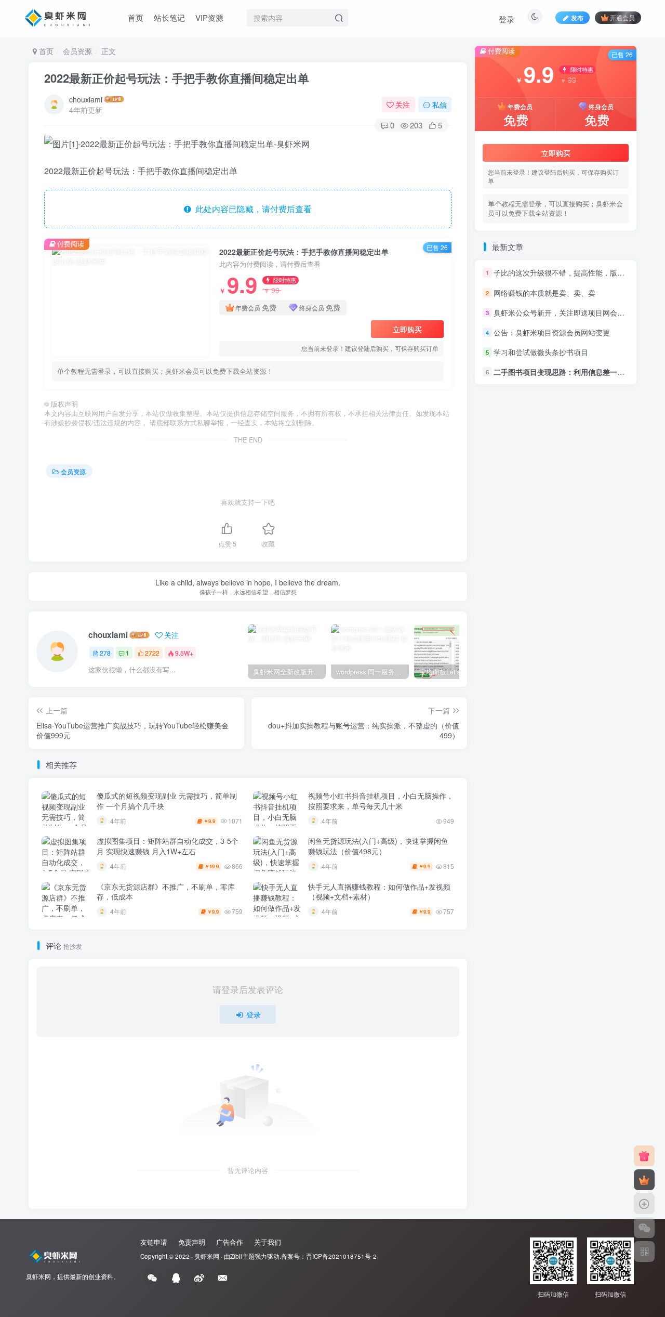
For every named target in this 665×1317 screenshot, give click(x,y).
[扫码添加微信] (644, 1227)
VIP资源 (209, 17)
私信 (439, 104)
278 (105, 652)
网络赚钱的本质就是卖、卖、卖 (544, 293)
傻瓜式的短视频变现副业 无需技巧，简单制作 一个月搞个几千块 (167, 800)
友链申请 (153, 1242)
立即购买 (407, 329)
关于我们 (267, 1242)
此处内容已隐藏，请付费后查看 (251, 209)
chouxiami (85, 99)
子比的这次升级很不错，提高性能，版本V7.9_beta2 (578, 273)
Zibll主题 (242, 1256)
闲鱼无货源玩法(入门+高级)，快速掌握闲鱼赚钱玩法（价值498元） (378, 846)
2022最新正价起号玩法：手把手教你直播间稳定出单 (176, 78)
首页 (135, 17)
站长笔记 (169, 17)
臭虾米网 (206, 1256)
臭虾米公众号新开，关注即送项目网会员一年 (566, 312)
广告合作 (229, 1242)
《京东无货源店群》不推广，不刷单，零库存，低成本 (166, 891)
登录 (506, 19)
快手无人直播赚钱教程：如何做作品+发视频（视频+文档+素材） (379, 891)
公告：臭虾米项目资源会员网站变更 (552, 332)
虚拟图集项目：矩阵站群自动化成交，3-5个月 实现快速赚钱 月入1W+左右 (167, 846)
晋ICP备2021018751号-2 (341, 1256)
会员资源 (77, 51)
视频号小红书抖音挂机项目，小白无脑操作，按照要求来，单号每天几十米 (381, 800)
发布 (577, 17)
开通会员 (622, 17)
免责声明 (191, 1242)
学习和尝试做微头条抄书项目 (541, 352)
